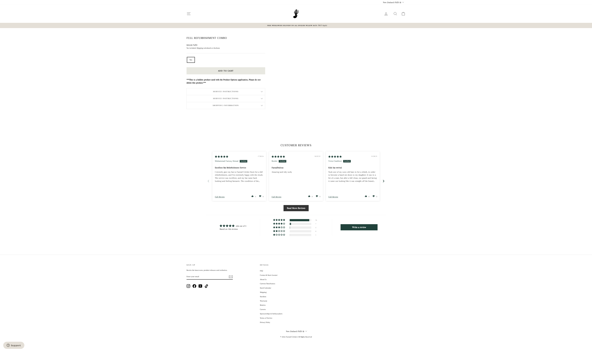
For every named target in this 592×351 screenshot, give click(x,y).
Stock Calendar (265, 288)
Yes (190, 60)
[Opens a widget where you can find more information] (13, 345)
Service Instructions (226, 92)
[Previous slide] (208, 181)
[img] (221, 157)
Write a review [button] (359, 227)
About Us (263, 279)
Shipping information (226, 105)
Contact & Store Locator (269, 275)
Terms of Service (266, 318)
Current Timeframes (267, 284)
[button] (252, 196)
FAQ (261, 271)
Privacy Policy (265, 322)
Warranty (263, 301)
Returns (263, 305)
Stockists (263, 297)
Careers (263, 309)
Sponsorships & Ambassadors (271, 314)
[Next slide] (383, 181)
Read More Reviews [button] (296, 208)
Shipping (200, 48)
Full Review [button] (220, 197)
